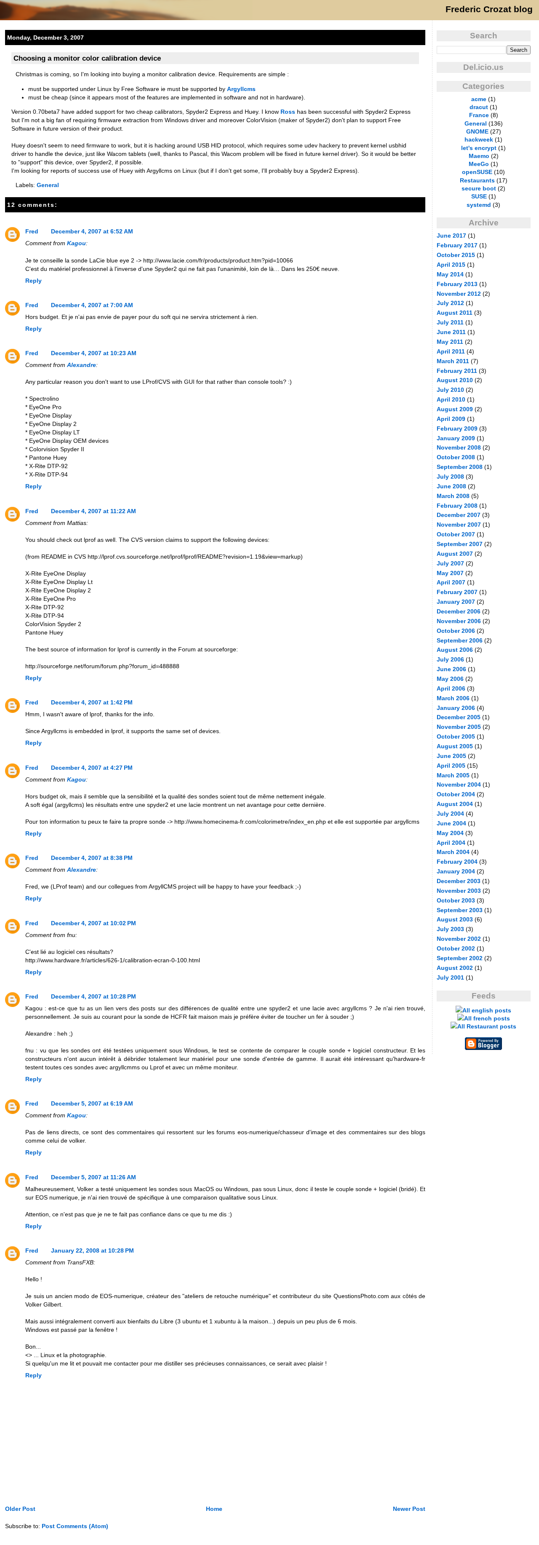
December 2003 (458, 881)
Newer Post (409, 1508)
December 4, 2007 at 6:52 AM (92, 231)
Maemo (479, 156)
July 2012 (450, 303)
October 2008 (456, 457)
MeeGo (479, 164)
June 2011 (451, 332)
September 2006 (460, 640)
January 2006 (456, 707)
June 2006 (451, 669)
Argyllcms (241, 89)
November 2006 (459, 621)
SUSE (479, 196)
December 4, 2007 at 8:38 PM (92, 857)
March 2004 (453, 852)
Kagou (76, 243)
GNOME (477, 131)
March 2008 (453, 496)
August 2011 (454, 312)
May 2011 (450, 341)
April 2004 (451, 842)
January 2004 (456, 871)
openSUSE (477, 172)
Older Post (20, 1508)
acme (478, 99)
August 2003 (455, 919)
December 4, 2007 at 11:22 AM (93, 511)
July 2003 (450, 929)
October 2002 (456, 948)
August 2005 (455, 746)
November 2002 (459, 938)
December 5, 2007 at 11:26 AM (93, 1177)
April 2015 (451, 264)
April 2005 (451, 765)
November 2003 (459, 890)
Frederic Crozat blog (489, 9)
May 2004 (450, 833)
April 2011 (451, 351)
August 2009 (455, 409)
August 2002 (455, 967)
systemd (479, 204)
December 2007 (458, 514)
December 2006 (458, 611)
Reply (33, 280)
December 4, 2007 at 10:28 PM (93, 996)
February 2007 (457, 592)
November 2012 (459, 293)
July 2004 (450, 813)
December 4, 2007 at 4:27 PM (92, 767)
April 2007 (451, 582)
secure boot (479, 188)
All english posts (486, 1010)
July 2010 (450, 389)
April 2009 (451, 418)
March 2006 (453, 698)
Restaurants (477, 180)
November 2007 (459, 524)
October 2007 (456, 534)
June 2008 (451, 486)
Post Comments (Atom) (75, 1526)
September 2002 (460, 958)
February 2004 (457, 861)
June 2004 (451, 823)
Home (214, 1508)
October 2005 (456, 736)
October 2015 (456, 255)
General (48, 185)
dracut (479, 107)
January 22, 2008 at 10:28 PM (92, 1250)
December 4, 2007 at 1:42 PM (92, 702)
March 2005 (453, 775)
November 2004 (459, 784)
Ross (287, 111)
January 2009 (456, 438)
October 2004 (456, 794)
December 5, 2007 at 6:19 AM (92, 1103)
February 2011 (457, 370)
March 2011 (453, 361)
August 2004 (455, 804)
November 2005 (459, 726)
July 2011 (450, 322)
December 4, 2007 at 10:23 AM (93, 353)
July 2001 (450, 977)
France (479, 115)
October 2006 (456, 630)
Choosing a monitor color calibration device (87, 58)
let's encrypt (478, 148)
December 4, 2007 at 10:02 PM (93, 923)
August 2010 (455, 380)
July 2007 (450, 563)
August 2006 (455, 649)
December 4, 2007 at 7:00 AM (92, 305)
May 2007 (450, 573)
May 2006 (450, 678)
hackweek (478, 139)
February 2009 (457, 428)
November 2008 (459, 447)
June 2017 (451, 235)
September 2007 (460, 544)
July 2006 (450, 659)
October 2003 (456, 900)
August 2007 (455, 553)
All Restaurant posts (486, 1026)
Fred (31, 231)
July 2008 (450, 476)
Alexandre (81, 364)
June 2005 (451, 755)
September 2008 (460, 466)
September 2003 (460, 910)
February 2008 (457, 505)
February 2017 (457, 245)
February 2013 (457, 284)
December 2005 (458, 717)
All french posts (487, 1018)
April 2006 (451, 688)
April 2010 (451, 399)
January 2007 (456, 601)
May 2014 (450, 274)
